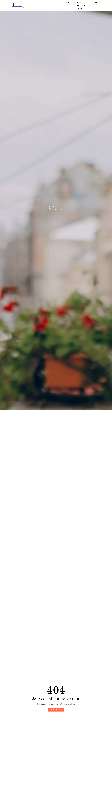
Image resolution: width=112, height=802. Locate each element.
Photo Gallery (82, 5)
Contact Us (95, 2)
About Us (68, 2)
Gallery (77, 2)
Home (61, 2)
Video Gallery (82, 8)
